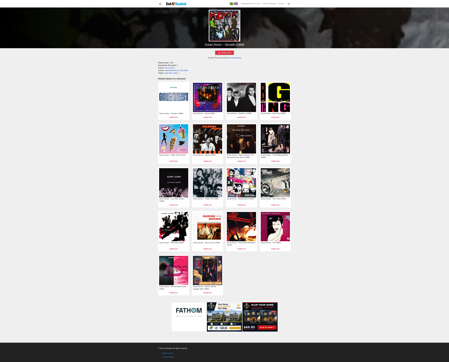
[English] (236, 3)
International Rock (172, 70)
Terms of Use (168, 353)
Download (173, 117)
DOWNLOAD (226, 53)
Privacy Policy (168, 357)
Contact (281, 3)
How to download (234, 58)
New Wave (184, 70)
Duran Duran (170, 68)
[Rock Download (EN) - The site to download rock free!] (176, 4)
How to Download (269, 3)
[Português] (231, 3)
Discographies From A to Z (251, 3)
